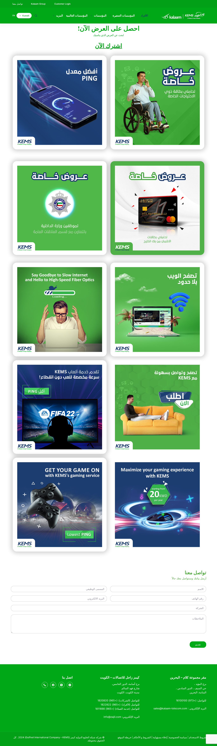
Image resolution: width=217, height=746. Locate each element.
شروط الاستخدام (197, 737)
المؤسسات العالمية (77, 15)
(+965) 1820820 (107, 700)
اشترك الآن (108, 45)
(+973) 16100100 (186, 700)
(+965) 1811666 (104, 708)
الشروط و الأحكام (142, 737)
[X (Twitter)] (61, 685)
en (13, 15)
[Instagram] (70, 685)
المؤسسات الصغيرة (124, 15)
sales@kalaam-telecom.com (170, 708)
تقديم (198, 644)
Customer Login (62, 4)
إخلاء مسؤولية (160, 737)
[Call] (45, 685)
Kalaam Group (38, 4)
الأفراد (144, 15)
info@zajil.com (112, 716)
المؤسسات (100, 15)
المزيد (59, 15)
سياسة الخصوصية (178, 737)
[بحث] (36, 15)
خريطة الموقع (124, 737)
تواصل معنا (17, 4)
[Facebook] (53, 685)
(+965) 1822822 (110, 704)
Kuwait (25, 15)
